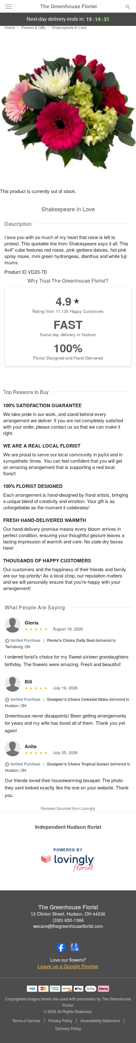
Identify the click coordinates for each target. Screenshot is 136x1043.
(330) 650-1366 (68, 920)
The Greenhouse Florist (68, 6)
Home (10, 27)
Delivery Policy (68, 1028)
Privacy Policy (60, 1020)
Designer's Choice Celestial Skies (77, 699)
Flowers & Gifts (33, 27)
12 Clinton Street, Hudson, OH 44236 (68, 914)
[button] (122, 1029)
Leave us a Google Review (68, 966)
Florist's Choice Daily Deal (71, 640)
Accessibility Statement (100, 1020)
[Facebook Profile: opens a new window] (61, 947)
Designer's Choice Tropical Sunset (78, 764)
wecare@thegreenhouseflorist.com (68, 926)
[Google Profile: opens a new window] (75, 947)
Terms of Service (26, 1020)
